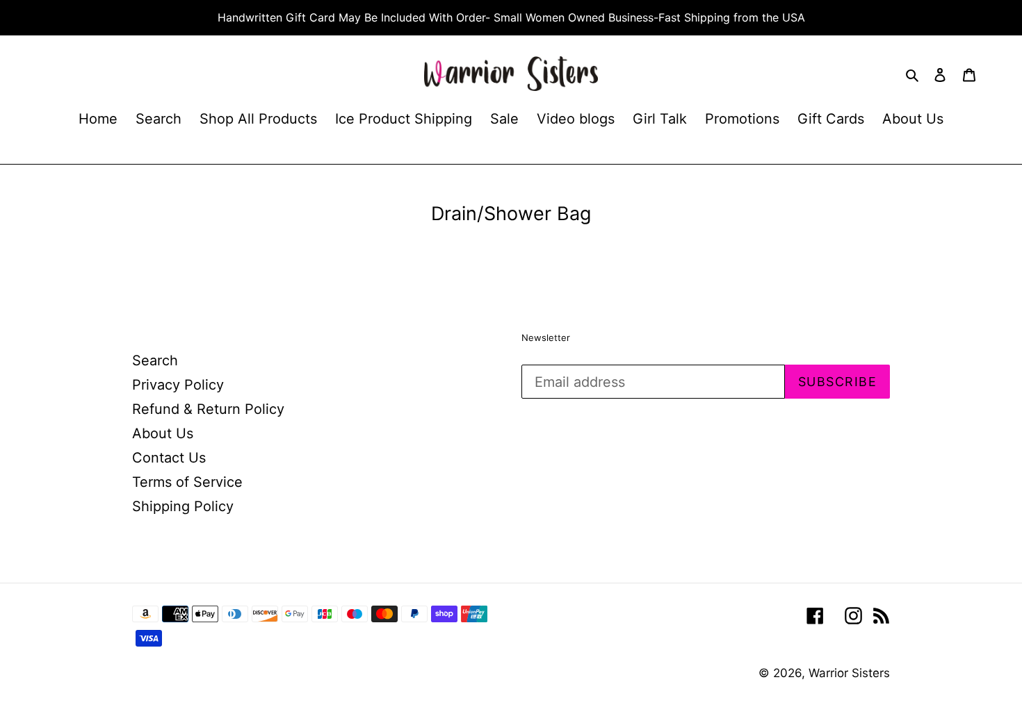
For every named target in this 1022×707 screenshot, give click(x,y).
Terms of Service (187, 482)
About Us (162, 433)
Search (155, 360)
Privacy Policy (178, 384)
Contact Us (169, 457)
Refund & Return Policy (208, 409)
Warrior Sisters (849, 673)
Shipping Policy (183, 506)
